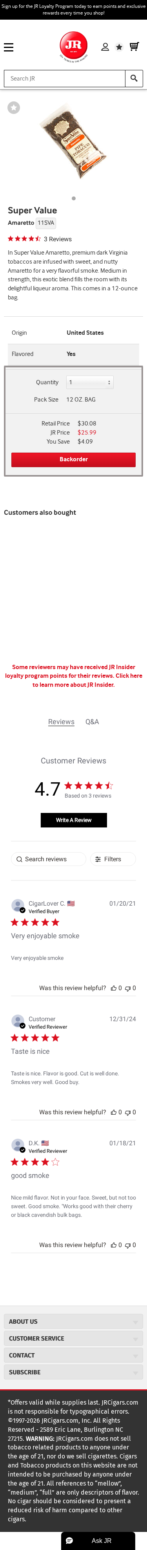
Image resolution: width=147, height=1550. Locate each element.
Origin (19, 333)
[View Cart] (134, 47)
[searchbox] (48, 859)
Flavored (22, 354)
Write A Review (74, 820)
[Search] (134, 78)
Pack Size (46, 400)
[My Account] (105, 47)
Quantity (47, 382)
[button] (113, 988)
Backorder (74, 459)
